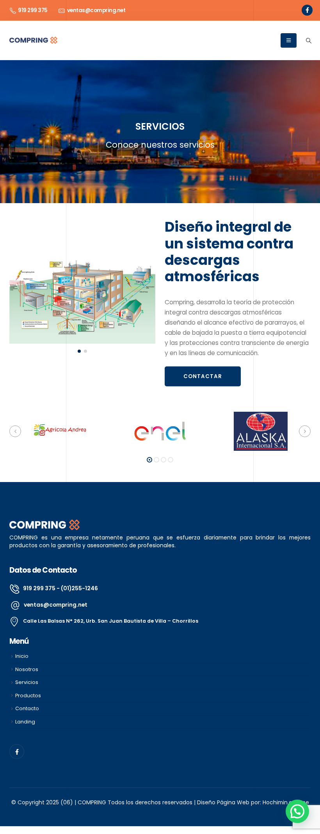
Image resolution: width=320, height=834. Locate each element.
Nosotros (26, 669)
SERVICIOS (160, 126)
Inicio (21, 656)
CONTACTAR (202, 376)
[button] (308, 41)
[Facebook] (307, 10)
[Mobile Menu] (289, 40)
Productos (28, 695)
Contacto (27, 708)
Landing (25, 721)
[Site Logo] (33, 40)
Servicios (26, 682)
